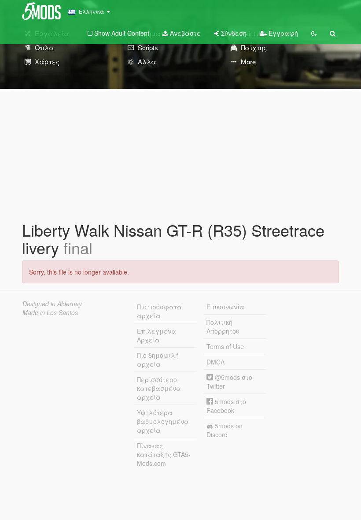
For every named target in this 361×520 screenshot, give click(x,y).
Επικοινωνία (225, 306)
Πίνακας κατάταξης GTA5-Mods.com (164, 454)
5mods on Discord (224, 430)
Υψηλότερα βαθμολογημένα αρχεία (163, 421)
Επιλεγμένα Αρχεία (156, 335)
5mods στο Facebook (226, 406)
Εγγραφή (282, 33)
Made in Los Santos (50, 312)
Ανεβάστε (184, 33)
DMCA (215, 361)
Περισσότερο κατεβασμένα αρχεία (159, 388)
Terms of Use (225, 346)
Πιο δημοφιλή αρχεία (158, 359)
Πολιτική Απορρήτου (222, 326)
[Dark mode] (314, 33)
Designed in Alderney (52, 303)
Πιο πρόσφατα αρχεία (159, 311)
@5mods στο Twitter (229, 381)
